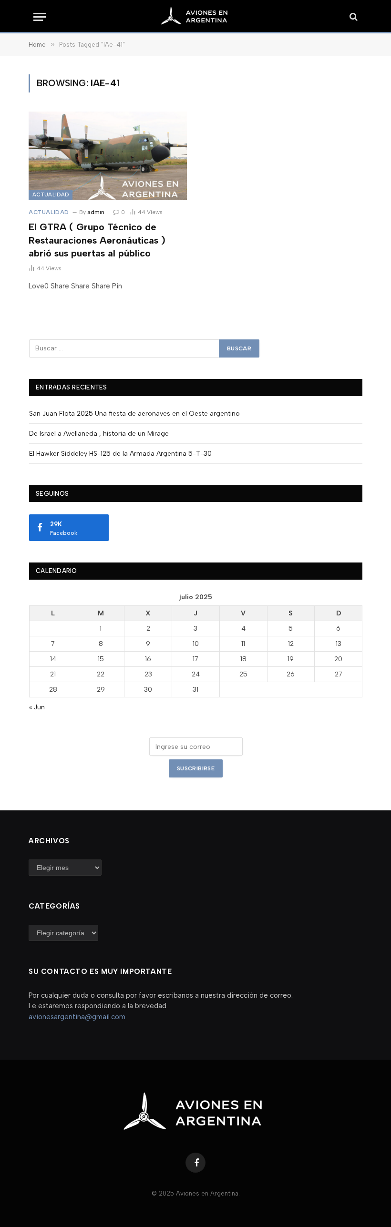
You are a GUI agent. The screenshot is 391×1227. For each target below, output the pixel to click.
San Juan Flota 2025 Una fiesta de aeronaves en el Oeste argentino (134, 413)
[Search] (353, 17)
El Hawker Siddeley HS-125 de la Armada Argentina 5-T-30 (120, 454)
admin (95, 212)
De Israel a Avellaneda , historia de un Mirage (99, 433)
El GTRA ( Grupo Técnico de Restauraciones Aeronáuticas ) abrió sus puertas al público (97, 239)
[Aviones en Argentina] (195, 16)
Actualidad (50, 195)
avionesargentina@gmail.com (77, 1016)
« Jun (37, 707)
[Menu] (39, 17)
